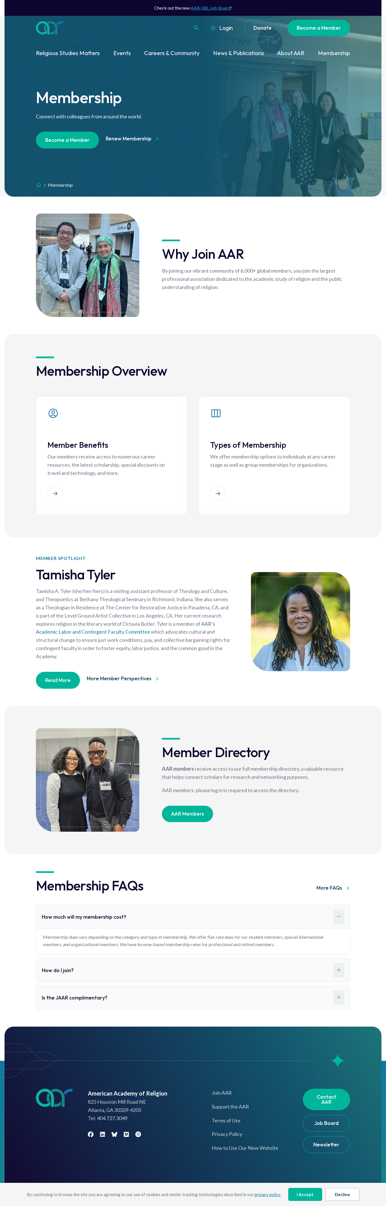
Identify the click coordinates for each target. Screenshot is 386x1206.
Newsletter (326, 1144)
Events (122, 53)
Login (226, 28)
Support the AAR (230, 1106)
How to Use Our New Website (245, 1148)
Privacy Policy (227, 1134)
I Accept (305, 1194)
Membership (334, 53)
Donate (262, 28)
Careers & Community (171, 53)
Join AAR (222, 1093)
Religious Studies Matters (68, 53)
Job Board (326, 1123)
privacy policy (268, 1194)
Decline (342, 1194)
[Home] (39, 185)
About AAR (290, 53)
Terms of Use (226, 1120)
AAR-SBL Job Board (210, 7)
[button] (196, 28)
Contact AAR (326, 1099)
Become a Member (319, 28)
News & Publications (238, 53)
